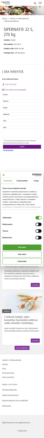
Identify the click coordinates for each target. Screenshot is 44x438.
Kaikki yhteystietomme (10, 395)
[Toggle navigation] (41, 3)
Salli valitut (22, 254)
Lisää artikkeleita (22, 348)
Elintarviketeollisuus (12, 21)
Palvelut (5, 364)
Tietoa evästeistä (8, 377)
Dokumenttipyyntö (9, 400)
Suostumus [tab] (8, 181)
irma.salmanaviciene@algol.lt (15, 90)
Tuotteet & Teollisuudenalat (19, 18)
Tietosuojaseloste (8, 373)
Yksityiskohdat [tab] (22, 181)
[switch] (38, 224)
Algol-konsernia (24, 423)
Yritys (4, 369)
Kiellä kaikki (22, 261)
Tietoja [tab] (36, 181)
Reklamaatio (6, 406)
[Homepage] (8, 2)
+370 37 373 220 (10, 84)
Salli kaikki (22, 247)
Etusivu (4, 18)
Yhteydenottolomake (9, 390)
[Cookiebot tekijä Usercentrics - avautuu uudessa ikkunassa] (32, 174)
